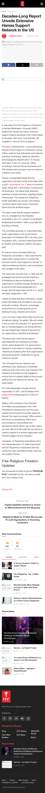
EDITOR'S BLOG (35, 732)
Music (33, 737)
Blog (4, 731)
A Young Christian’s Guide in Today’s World (26, 564)
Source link (7, 489)
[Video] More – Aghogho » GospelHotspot (25, 669)
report (8, 146)
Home (4, 11)
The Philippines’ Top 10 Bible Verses (26, 575)
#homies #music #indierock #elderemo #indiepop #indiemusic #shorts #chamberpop (20, 635)
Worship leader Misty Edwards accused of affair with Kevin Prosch (27, 587)
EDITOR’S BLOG (28, 782)
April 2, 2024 (9, 641)
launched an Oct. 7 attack (21, 184)
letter (4, 444)
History (12, 780)
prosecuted (7, 394)
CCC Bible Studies (6, 736)
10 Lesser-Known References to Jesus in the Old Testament (27, 658)
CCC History (21, 731)
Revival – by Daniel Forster (25, 648)
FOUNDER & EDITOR (10, 782)
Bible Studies (23, 780)
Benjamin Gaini (16, 36)
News (4, 780)
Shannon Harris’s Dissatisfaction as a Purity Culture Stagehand (28, 599)
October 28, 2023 (32, 36)
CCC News (12, 11)
